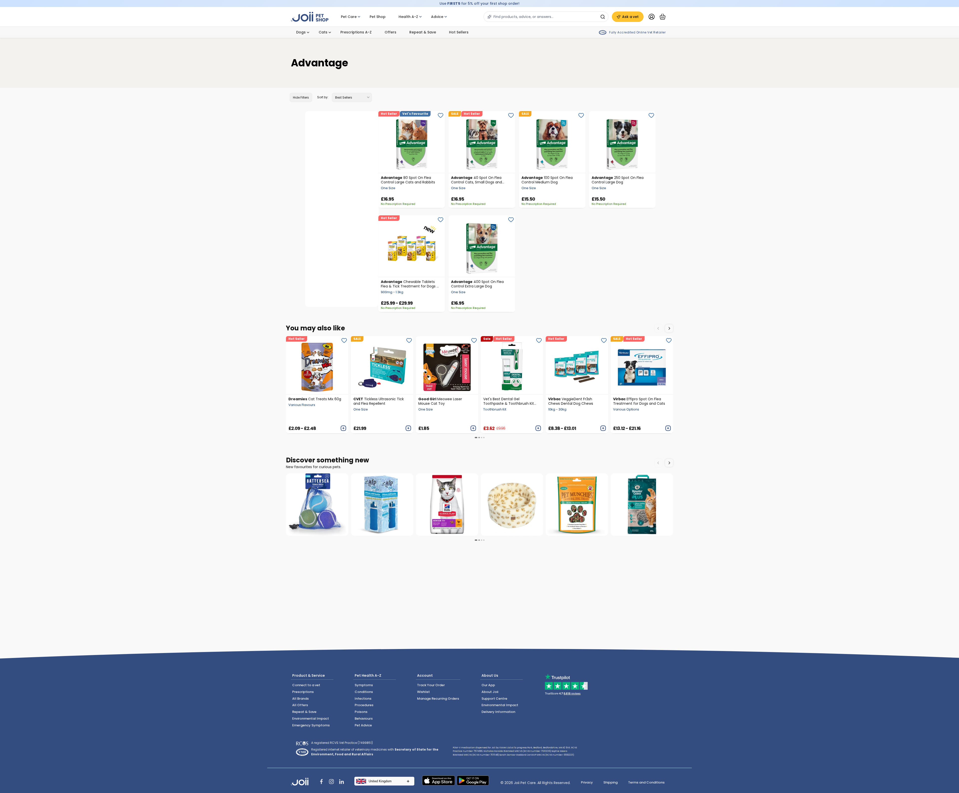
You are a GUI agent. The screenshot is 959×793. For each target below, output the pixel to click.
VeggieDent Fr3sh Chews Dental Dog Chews (570, 401)
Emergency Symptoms (311, 725)
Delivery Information (498, 711)
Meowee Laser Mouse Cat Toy (440, 401)
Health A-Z (408, 16)
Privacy (587, 782)
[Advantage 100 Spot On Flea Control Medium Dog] (552, 142)
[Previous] (659, 328)
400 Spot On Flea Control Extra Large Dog (477, 283)
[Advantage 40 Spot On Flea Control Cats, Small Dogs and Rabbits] (482, 142)
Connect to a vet (306, 685)
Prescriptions (303, 691)
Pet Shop (378, 16)
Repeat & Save (422, 32)
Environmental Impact (310, 718)
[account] (651, 16)
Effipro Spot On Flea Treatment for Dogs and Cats (639, 401)
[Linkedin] (341, 782)
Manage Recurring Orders (438, 698)
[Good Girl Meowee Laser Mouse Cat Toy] (447, 365)
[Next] (669, 328)
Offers (390, 32)
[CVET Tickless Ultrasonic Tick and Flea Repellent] (382, 365)
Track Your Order (431, 685)
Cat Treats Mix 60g (314, 399)
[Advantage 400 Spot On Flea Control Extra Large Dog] (482, 246)
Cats (323, 32)
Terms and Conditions (646, 782)
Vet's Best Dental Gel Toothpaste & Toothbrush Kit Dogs (508, 401)
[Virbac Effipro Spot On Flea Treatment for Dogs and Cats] (642, 365)
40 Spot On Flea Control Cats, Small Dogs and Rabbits (476, 179)
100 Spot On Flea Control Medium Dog (547, 179)
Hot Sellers (459, 32)
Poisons (361, 711)
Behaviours (364, 718)
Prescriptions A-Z (356, 32)
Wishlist (423, 691)
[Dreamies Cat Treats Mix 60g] (317, 365)
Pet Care (349, 16)
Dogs (301, 32)
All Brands (300, 698)
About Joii (489, 691)
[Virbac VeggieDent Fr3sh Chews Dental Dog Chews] (577, 365)
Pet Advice (363, 725)
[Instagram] (331, 782)
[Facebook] (321, 782)
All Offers (300, 705)
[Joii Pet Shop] (309, 17)
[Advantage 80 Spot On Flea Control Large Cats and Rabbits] (411, 142)
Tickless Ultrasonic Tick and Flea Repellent (378, 401)
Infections (363, 698)
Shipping (610, 782)
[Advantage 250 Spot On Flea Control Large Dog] (622, 142)
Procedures (364, 705)
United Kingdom (380, 781)
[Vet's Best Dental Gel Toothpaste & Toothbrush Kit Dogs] (512, 365)
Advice (437, 16)
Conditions (364, 691)
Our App (488, 685)
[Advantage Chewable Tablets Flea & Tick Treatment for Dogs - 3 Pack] (411, 246)
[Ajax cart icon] (662, 16)
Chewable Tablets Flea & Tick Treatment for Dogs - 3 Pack (410, 283)
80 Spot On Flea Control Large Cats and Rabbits (408, 179)
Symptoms (364, 685)
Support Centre (494, 698)
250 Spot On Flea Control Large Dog (618, 179)
